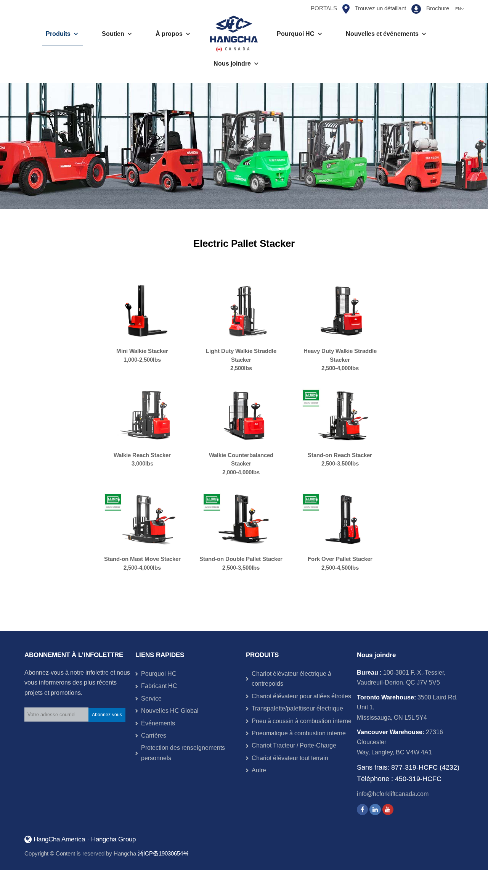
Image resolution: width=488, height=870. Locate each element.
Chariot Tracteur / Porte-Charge (294, 745)
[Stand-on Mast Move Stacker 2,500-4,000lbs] (145, 519)
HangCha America (59, 839)
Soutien (113, 34)
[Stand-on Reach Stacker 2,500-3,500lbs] (342, 414)
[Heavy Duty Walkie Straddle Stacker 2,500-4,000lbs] (342, 310)
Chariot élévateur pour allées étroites (301, 696)
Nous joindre (232, 63)
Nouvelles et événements (382, 34)
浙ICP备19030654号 (163, 854)
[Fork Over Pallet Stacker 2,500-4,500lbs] (342, 519)
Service (151, 698)
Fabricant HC (159, 686)
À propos (169, 34)
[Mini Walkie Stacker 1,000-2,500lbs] (145, 310)
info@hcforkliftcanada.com (393, 794)
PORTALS (324, 8)
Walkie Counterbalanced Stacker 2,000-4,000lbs (241, 463)
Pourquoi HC (296, 34)
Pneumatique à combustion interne (299, 733)
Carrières (153, 735)
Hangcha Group (113, 839)
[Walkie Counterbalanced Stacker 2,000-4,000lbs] (243, 414)
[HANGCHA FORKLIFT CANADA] (234, 34)
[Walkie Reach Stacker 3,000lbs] (145, 414)
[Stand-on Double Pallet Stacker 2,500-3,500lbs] (243, 519)
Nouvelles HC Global (170, 710)
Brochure (437, 8)
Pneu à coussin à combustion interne (302, 721)
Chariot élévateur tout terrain (290, 758)
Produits (58, 34)
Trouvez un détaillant (380, 8)
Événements (158, 723)
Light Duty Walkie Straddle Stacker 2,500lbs (241, 359)
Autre (259, 770)
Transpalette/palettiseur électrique (297, 708)
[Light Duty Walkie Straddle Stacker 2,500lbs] (243, 310)
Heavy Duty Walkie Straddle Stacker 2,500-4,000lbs (340, 359)
